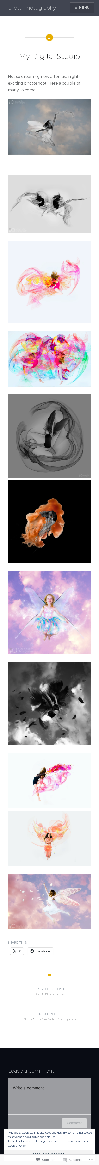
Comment (74, 1123)
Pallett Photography (30, 8)
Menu (84, 7)
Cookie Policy (17, 1145)
